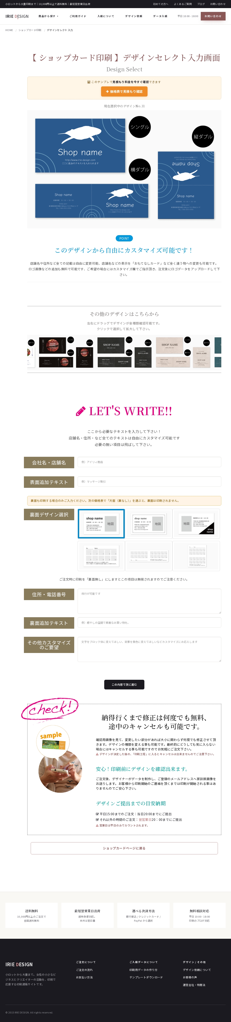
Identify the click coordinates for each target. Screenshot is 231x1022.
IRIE (17, 16)
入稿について (106, 16)
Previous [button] (24, 352)
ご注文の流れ (84, 970)
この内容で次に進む (124, 684)
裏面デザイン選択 (49, 514)
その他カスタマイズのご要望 (49, 645)
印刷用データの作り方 (143, 970)
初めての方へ (161, 4)
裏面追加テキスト (49, 622)
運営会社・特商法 (194, 985)
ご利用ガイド (78, 16)
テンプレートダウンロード (146, 977)
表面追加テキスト (49, 482)
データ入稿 (160, 16)
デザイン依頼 (133, 16)
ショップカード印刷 (30, 30)
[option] (124, 352)
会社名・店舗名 (49, 462)
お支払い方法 (84, 977)
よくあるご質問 (183, 4)
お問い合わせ (218, 4)
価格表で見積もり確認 (126, 91)
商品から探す (47, 16)
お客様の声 (190, 977)
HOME (9, 30)
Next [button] (224, 352)
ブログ (201, 4)
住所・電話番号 (49, 594)
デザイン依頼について (197, 970)
